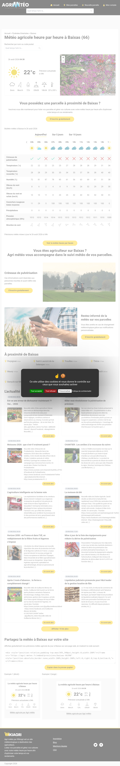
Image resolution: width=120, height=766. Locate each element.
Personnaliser (64, 391)
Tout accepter (36, 391)
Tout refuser (51, 391)
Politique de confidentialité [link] (81, 391)
